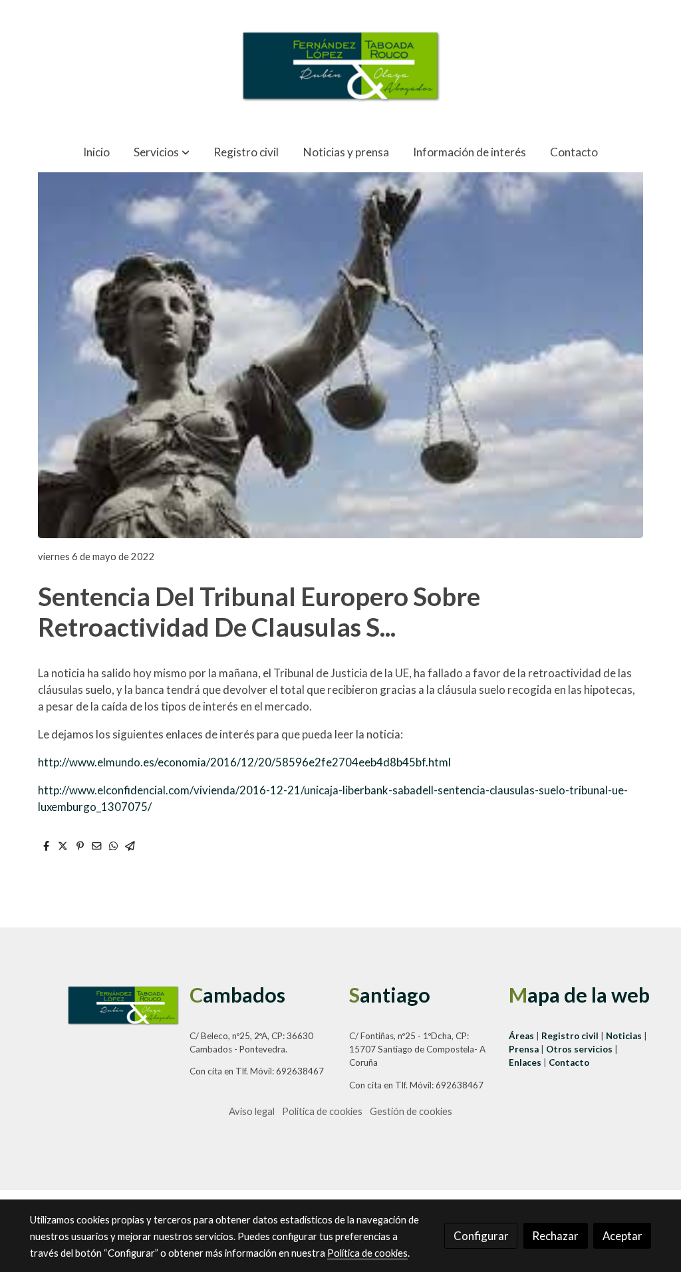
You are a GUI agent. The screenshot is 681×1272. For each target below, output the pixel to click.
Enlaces (526, 1062)
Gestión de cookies (411, 1111)
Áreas (522, 1036)
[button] (161, 152)
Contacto (569, 1062)
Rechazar (555, 1236)
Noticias (625, 1036)
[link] (340, 66)
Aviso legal (252, 1111)
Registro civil (570, 1036)
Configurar (481, 1236)
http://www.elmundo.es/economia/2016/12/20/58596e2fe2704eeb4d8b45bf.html (244, 762)
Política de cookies (322, 1111)
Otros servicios (579, 1049)
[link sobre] (101, 1005)
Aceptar (622, 1236)
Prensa (525, 1049)
